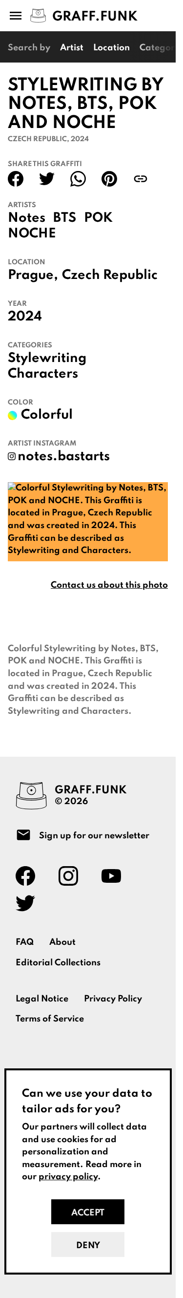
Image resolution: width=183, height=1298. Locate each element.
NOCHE (32, 234)
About (62, 942)
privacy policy (68, 1176)
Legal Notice (42, 999)
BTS (64, 218)
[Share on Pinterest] (109, 179)
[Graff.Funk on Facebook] (29, 876)
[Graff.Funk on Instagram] (72, 876)
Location (111, 47)
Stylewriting (47, 358)
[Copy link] (140, 179)
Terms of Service (50, 1019)
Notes (26, 218)
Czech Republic (110, 275)
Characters (43, 374)
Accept (87, 1213)
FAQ (25, 942)
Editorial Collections (58, 962)
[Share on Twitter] (47, 179)
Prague (31, 275)
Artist (71, 47)
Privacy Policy (113, 999)
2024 (25, 317)
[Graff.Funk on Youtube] (115, 876)
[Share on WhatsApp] (78, 179)
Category (160, 47)
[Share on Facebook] (15, 179)
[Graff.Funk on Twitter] (29, 903)
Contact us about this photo (109, 585)
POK (98, 218)
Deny (88, 1245)
